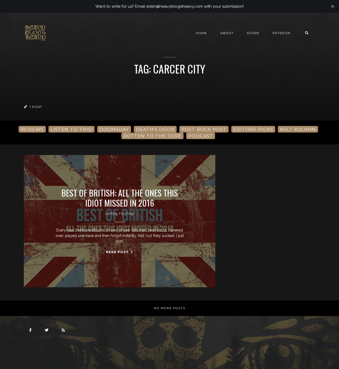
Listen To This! (119, 214)
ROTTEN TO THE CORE (152, 136)
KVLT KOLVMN (298, 129)
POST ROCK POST (203, 129)
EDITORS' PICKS (253, 129)
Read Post (118, 252)
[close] (332, 6)
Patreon (282, 33)
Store (253, 33)
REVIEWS (32, 129)
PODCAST (200, 136)
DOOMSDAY (114, 129)
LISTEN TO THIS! (71, 129)
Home (201, 33)
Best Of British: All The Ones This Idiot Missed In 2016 (119, 198)
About (227, 33)
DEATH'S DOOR (155, 129)
